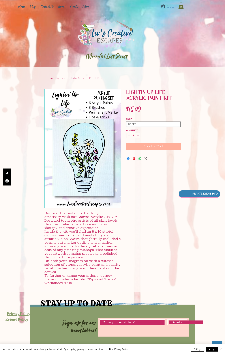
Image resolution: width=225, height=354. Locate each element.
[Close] (221, 349)
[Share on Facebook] (128, 158)
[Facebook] (7, 174)
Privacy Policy (121, 349)
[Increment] (138, 135)
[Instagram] (7, 181)
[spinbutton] (133, 135)
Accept (211, 349)
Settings (197, 349)
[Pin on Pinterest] (134, 158)
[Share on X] (146, 158)
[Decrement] (128, 135)
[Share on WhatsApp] (140, 158)
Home (48, 78)
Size (129, 119)
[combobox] (153, 124)
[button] (181, 5)
